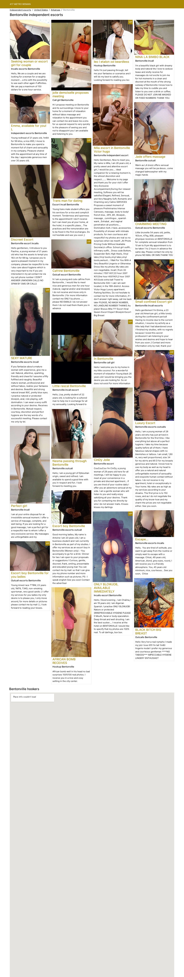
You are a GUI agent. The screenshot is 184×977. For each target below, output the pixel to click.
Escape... (141, 539)
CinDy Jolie (102, 460)
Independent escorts (20, 9)
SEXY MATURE (21, 358)
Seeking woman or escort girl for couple (29, 63)
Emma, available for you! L (28, 127)
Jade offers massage (150, 156)
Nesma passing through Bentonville (69, 462)
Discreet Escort (22, 239)
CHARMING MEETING (151, 224)
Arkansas (55, 9)
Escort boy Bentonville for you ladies (30, 574)
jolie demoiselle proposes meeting (70, 94)
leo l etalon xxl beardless (111, 61)
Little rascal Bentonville (69, 386)
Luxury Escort (145, 423)
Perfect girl (19, 506)
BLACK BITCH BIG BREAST (148, 631)
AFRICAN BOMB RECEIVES (64, 661)
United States (41, 9)
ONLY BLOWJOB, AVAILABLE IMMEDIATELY (106, 587)
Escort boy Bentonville (68, 526)
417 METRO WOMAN (20, 4)
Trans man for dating (67, 200)
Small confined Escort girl (153, 301)
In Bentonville (103, 358)
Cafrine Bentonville (65, 271)
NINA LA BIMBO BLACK (152, 57)
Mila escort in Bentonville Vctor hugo (112, 149)
